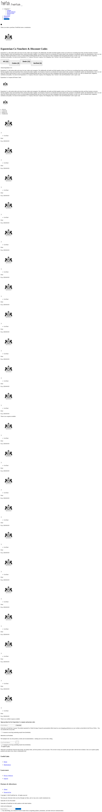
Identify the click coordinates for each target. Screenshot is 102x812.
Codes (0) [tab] (4, 111)
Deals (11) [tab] (4, 112)
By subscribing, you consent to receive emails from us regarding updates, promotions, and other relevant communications (33, 810)
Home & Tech (10, 13)
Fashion (9, 10)
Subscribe (6, 19)
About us (6, 17)
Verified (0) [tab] (5, 113)
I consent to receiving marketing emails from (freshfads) (17, 732)
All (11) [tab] (4, 109)
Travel (8, 14)
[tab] (5, 61)
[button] (52, 8)
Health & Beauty (11, 11)
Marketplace (7, 16)
